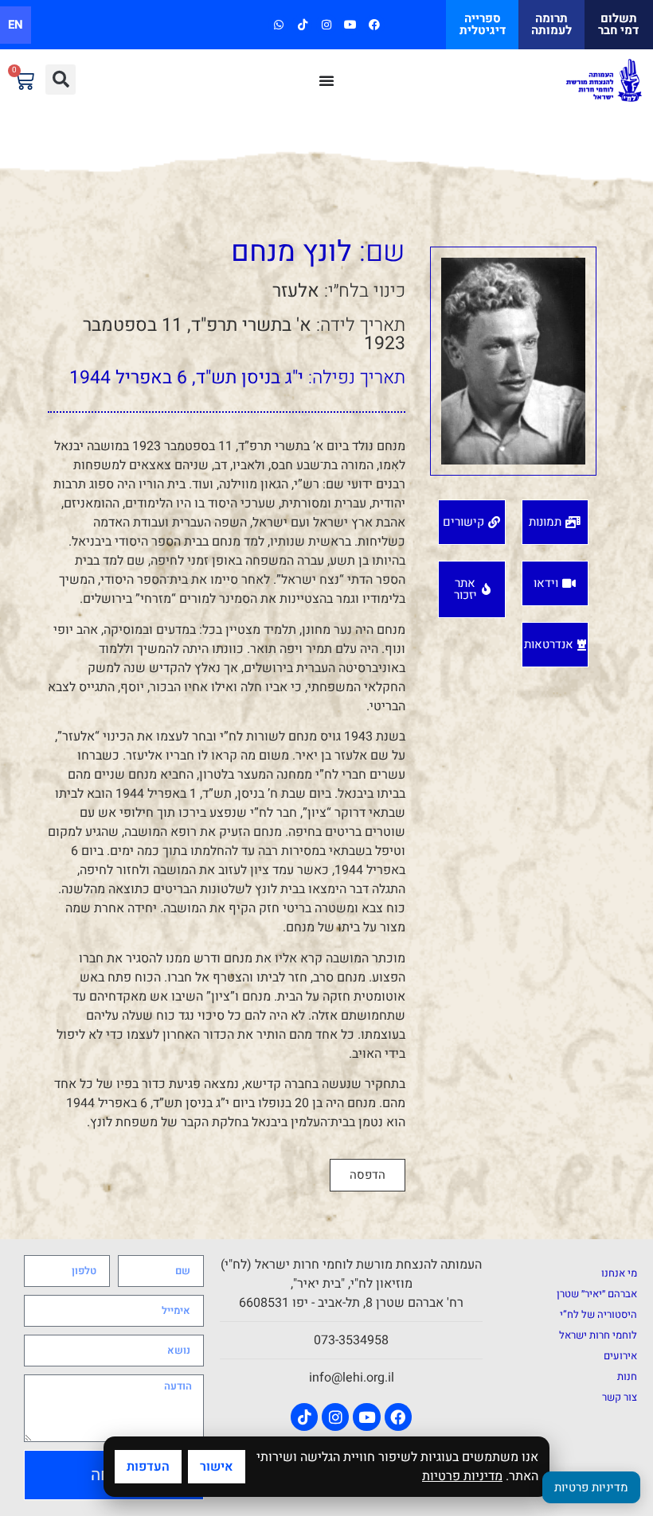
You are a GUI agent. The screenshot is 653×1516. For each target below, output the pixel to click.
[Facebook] (375, 24)
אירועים (620, 1355)
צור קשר (619, 1397)
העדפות (148, 1466)
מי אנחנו (619, 1273)
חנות (627, 1376)
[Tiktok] (302, 24)
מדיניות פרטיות (462, 1476)
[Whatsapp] (278, 24)
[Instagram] (326, 24)
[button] (60, 79)
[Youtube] (351, 24)
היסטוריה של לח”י (598, 1314)
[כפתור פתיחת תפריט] (326, 80)
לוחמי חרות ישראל (598, 1335)
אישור (216, 1466)
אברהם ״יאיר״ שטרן (597, 1293)
